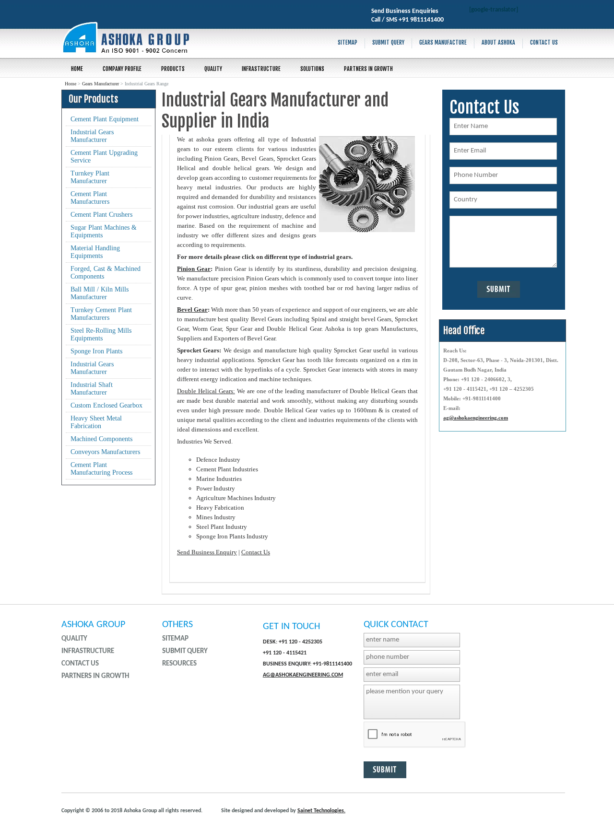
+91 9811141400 (421, 19)
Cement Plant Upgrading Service (104, 156)
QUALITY (213, 68)
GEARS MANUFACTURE (443, 42)
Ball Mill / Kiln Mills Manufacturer (100, 293)
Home (77, 68)
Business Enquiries (412, 11)
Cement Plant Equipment (105, 119)
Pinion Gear (194, 268)
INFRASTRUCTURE (261, 68)
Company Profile (122, 68)
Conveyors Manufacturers (105, 451)
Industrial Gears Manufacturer (92, 135)
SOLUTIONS (312, 68)
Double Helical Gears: (206, 391)
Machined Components (101, 439)
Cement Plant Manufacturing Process (101, 468)
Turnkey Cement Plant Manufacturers (101, 313)
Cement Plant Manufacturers (90, 197)
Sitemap (347, 42)
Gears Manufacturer (100, 83)
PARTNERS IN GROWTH (368, 68)
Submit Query (388, 42)
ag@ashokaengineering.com (475, 417)
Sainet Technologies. (321, 811)
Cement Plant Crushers (101, 214)
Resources (179, 663)
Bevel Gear (192, 309)
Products (173, 68)
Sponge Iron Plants (96, 351)
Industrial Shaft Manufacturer (92, 388)
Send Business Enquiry (207, 552)
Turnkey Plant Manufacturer (90, 177)
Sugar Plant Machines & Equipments (104, 231)
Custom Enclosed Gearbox (106, 405)
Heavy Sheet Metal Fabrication (96, 422)
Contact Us (544, 42)
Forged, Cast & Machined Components (106, 272)
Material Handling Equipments (95, 252)
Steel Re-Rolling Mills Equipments (101, 334)
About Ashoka (498, 42)
